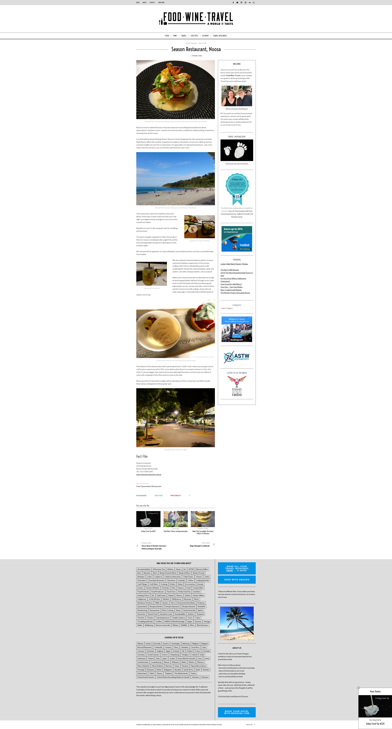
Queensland (146, 486)
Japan (164, 658)
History (179, 595)
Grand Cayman (153, 654)
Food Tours (171, 591)
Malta (183, 662)
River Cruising (167, 610)
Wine (192, 625)
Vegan (189, 621)
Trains (197, 618)
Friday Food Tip (377, 720)
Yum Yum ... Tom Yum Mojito (231, 287)
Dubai (180, 584)
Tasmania (200, 614)
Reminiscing (142, 610)
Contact (152, 2)
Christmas (171, 580)
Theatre (150, 618)
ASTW (191, 569)
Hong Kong (174, 654)
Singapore (168, 669)
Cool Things (142, 584)
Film (173, 588)
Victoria (198, 621)
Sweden (206, 669)
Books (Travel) (198, 573)
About (145, 2)
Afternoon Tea (159, 569)
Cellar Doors (188, 577)
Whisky (176, 625)
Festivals (165, 588)
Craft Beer (153, 584)
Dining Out (194, 43)
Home (138, 2)
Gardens (196, 591)
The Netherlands (181, 673)
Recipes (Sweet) (188, 606)
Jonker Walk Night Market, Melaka (234, 264)
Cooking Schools (202, 580)
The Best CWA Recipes (229, 270)
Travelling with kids (145, 621)
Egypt (168, 651)
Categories (236, 305)
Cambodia (158, 647)
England (160, 651)
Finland (190, 651)
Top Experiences (163, 618)
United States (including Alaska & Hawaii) (173, 677)
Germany (141, 654)
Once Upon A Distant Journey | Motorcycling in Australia (154, 546)
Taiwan (159, 673)
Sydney (191, 614)
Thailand (168, 673)
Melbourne (176, 599)
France (198, 651)
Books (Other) (184, 573)
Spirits (200, 610)
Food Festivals (143, 591)
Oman (176, 666)
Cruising (164, 584)
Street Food (153, 614)
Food (138, 486)
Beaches (147, 573)
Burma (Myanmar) (144, 647)
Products (201, 603)
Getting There (143, 595)
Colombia (184, 647)
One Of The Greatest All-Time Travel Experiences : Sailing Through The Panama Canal (237, 214)
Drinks (172, 584)
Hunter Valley (198, 595)
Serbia (158, 669)
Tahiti (151, 673)
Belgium (195, 643)
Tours (190, 618)
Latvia (206, 658)
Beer (155, 573)
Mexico (192, 662)
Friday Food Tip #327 (148, 531)
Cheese (199, 577)
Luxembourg (156, 662)
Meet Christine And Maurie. (237, 109)
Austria (166, 643)
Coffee (190, 580)
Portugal (140, 669)
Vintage (207, 621)
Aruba (148, 643)
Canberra (158, 577)
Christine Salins (197, 55)
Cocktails (181, 580)
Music (196, 599)
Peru (173, 603)
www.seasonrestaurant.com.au (148, 474)
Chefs (206, 577)
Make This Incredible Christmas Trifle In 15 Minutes (202, 532)
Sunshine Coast (166, 614)
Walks (139, 625)
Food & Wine (198, 588)
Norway (168, 666)
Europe (200, 584)
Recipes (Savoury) (172, 606)
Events (140, 588)
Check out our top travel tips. (236, 163)
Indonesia (141, 658)
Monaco (200, 662)
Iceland (194, 654)
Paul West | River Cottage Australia (175, 531)
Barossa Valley (202, 569)
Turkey (193, 673)
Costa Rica (195, 647)
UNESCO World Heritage (174, 621)
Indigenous (141, 599)
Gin (152, 595)
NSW (157, 603)
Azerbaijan (175, 643)
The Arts (140, 618)
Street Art (141, 614)
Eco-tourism (190, 584)
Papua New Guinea (198, 666)
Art (184, 569)
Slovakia (178, 669)
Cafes (149, 577)
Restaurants (156, 486)
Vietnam (204, 677)
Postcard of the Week (186, 603)
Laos (200, 658)
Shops (178, 610)
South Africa (188, 669)
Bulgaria (204, 643)
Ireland (151, 658)
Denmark (150, 651)
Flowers (180, 588)
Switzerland (142, 673)
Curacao (140, 651)
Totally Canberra (178, 618)
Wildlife (184, 625)
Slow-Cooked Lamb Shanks (231, 290)
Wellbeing (149, 625)
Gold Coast (161, 595)
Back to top (249, 724)
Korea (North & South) (186, 658)
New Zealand (157, 666)
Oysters (165, 603)
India (202, 654)
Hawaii (171, 595)
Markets (166, 599)
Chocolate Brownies (156, 580)
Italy (158, 658)
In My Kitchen (154, 599)
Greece (165, 654)
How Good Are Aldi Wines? (231, 284)
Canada (168, 647)
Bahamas (186, 643)
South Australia (189, 610)
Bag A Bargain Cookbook (200, 544)
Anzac (178, 569)
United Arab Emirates (145, 677)
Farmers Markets (152, 588)
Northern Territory (145, 603)
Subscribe (161, 2)
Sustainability (180, 614)
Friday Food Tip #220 (375, 723)
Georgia (206, 651)
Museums (187, 599)
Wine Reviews (202, 625)
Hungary (185, 654)
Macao (166, 662)
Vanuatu (195, 677)
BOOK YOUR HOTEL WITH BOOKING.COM (236, 712)
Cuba (204, 647)
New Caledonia (143, 666)
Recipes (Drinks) (156, 606)
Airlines (170, 569)
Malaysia (175, 662)
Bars (139, 573)
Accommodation (143, 569)
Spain (198, 669)
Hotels (187, 595)
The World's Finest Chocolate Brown (235, 293)
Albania (140, 643)
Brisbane (141, 577)
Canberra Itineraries (172, 577)
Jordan (172, 658)
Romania (150, 669)
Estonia (176, 651)
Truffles (158, 621)
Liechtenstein (143, 662)
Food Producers (157, 591)
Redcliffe (201, 606)
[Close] (358, 688)
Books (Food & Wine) (168, 573)
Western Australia (162, 625)
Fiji (183, 651)
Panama (185, 666)
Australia (188, 43)
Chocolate (141, 580)
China (175, 647)
